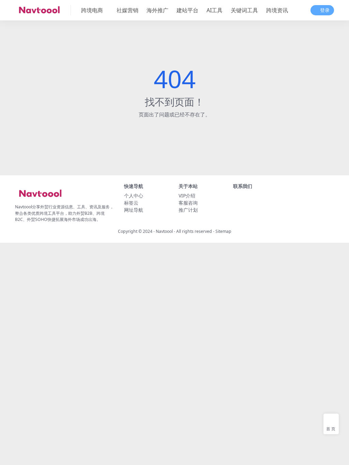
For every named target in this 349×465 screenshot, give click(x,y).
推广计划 (188, 210)
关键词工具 (244, 10)
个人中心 (133, 195)
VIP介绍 (187, 195)
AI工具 (215, 10)
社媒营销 (127, 10)
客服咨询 (188, 202)
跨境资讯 (277, 10)
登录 (325, 10)
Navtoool (164, 231)
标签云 (131, 202)
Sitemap (223, 231)
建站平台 (187, 10)
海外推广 (157, 10)
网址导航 (133, 210)
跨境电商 (92, 10)
